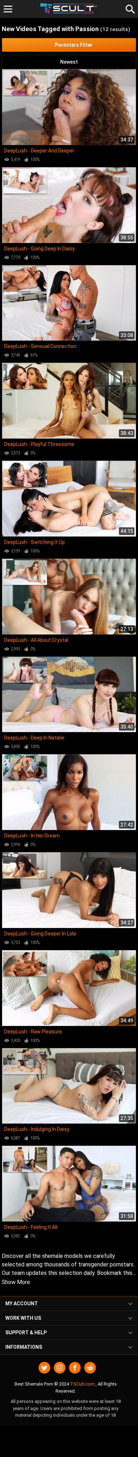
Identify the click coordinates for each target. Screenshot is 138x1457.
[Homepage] (69, 8)
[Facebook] (75, 1368)
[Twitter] (44, 1368)
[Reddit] (90, 1368)
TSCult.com (82, 1384)
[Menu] (8, 9)
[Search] (129, 8)
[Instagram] (59, 1368)
